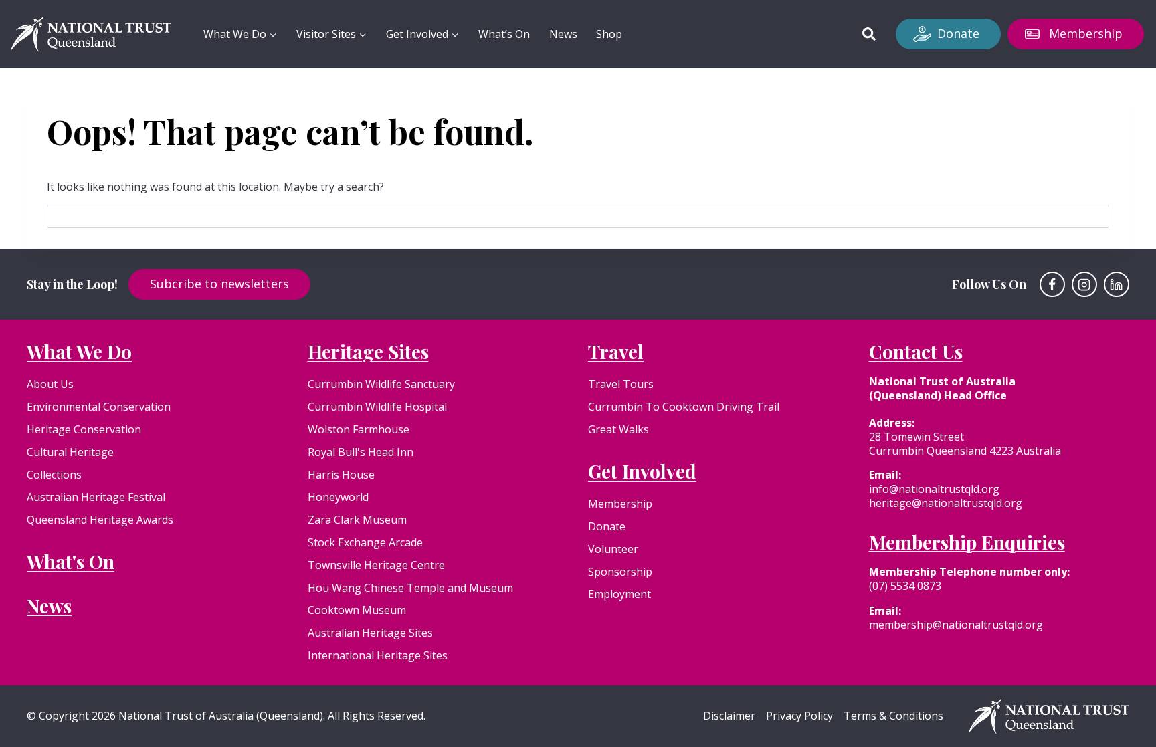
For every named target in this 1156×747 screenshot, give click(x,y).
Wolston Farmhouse (358, 429)
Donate (958, 33)
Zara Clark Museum (357, 519)
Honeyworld (338, 497)
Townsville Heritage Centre (376, 565)
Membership (1086, 33)
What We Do (79, 351)
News (563, 34)
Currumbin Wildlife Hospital (377, 406)
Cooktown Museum (357, 610)
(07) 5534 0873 (905, 585)
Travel (616, 351)
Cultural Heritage (70, 452)
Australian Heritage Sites (370, 632)
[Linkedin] (1116, 284)
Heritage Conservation (84, 429)
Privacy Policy (799, 716)
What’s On (504, 34)
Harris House (341, 474)
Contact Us (916, 351)
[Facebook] (1052, 284)
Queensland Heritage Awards (100, 519)
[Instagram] (1084, 284)
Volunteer (613, 549)
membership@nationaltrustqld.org (956, 624)
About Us (50, 384)
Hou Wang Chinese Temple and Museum (410, 587)
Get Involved (642, 471)
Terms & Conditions (893, 716)
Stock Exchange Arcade (365, 542)
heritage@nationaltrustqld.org (945, 503)
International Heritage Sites (378, 655)
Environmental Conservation (99, 406)
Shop (609, 34)
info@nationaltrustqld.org (934, 489)
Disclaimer (729, 716)
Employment (619, 593)
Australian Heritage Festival (96, 497)
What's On (70, 561)
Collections (54, 474)
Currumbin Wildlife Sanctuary (381, 384)
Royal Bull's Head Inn (360, 452)
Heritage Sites (368, 351)
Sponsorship (620, 571)
